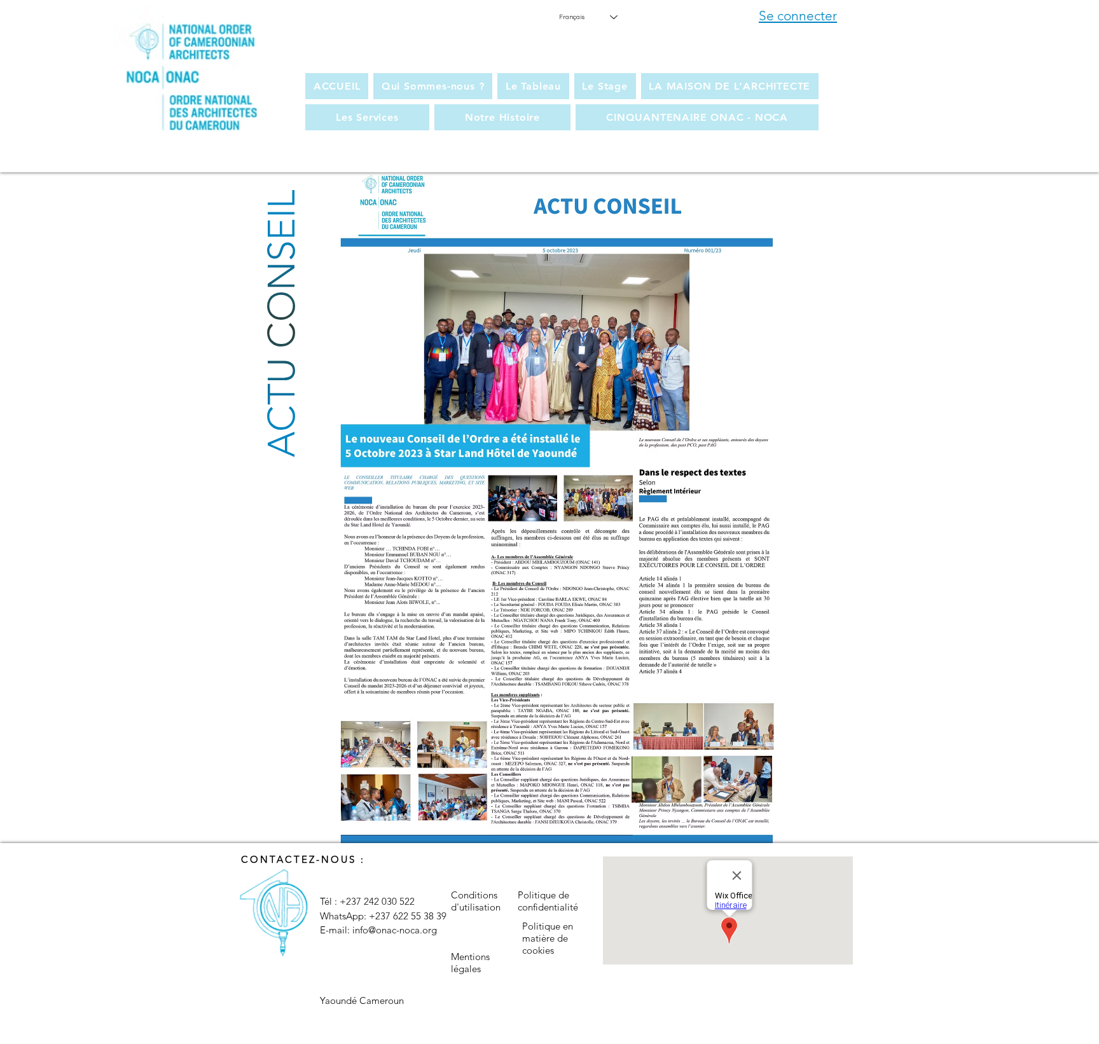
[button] (432, 86)
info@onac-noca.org (394, 930)
